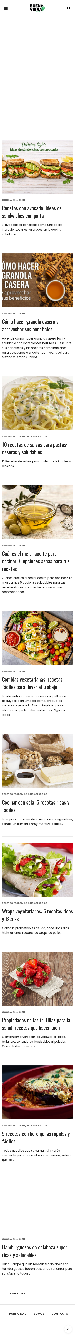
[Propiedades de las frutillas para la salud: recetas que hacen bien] (37, 978)
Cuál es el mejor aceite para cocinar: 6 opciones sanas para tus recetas (36, 561)
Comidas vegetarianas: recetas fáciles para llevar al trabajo (32, 683)
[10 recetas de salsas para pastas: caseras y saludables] (37, 403)
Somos (39, 1314)
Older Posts (16, 1293)
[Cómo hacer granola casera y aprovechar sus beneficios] (37, 280)
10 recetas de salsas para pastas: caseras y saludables (34, 448)
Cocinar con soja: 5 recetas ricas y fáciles (35, 806)
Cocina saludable (13, 200)
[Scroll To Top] (68, 1329)
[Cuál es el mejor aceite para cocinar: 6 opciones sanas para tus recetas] (37, 512)
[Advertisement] (37, 56)
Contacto (59, 1314)
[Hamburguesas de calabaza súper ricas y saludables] (37, 1206)
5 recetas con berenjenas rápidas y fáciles (36, 1137)
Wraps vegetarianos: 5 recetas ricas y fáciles (37, 915)
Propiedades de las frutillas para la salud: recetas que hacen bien (36, 1024)
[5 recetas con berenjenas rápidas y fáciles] (37, 1092)
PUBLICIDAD (17, 1314)
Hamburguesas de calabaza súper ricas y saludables (34, 1251)
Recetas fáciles (37, 436)
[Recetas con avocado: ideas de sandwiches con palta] (37, 166)
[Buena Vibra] (37, 8)
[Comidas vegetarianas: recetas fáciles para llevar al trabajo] (37, 638)
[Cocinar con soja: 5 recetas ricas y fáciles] (37, 761)
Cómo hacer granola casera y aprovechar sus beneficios (30, 325)
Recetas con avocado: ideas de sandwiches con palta (32, 212)
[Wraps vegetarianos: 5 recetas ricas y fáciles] (37, 870)
